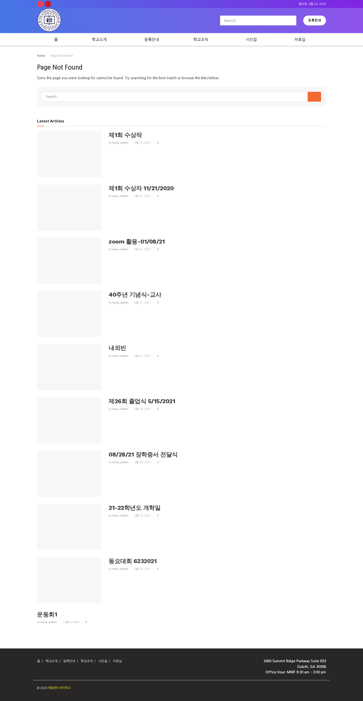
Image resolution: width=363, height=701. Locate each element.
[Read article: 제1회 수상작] (69, 154)
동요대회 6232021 (133, 561)
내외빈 (117, 347)
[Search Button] (291, 20)
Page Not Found (61, 55)
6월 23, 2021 (142, 569)
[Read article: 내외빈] (69, 367)
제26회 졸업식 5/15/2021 (142, 401)
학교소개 (99, 39)
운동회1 (47, 614)
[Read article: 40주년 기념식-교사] (69, 314)
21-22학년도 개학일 (135, 507)
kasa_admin (120, 142)
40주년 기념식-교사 (135, 294)
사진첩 (251, 39)
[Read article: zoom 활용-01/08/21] (69, 261)
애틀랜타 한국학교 (59, 687)
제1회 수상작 (125, 135)
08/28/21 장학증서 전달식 (143, 454)
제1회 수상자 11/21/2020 (141, 188)
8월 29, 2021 (142, 409)
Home (41, 55)
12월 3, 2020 (71, 622)
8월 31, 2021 (142, 142)
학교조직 (200, 39)
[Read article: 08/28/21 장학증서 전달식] (69, 474)
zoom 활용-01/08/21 (137, 241)
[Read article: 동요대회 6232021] (69, 580)
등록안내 (314, 20)
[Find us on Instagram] (40, 4)
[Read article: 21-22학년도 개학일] (69, 527)
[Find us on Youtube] (48, 4)
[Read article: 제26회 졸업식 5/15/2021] (69, 420)
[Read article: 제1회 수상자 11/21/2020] (69, 207)
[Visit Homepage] (49, 21)
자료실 (299, 39)
